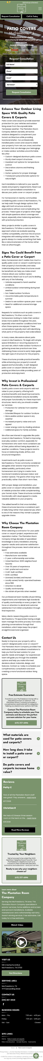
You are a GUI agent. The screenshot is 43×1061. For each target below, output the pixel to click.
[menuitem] (4, 1038)
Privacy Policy (4, 1052)
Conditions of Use (33, 1052)
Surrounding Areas (12, 988)
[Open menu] (40, 8)
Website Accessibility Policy (28, 1053)
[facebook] (3, 1004)
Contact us (15, 666)
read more (31, 797)
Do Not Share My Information (18, 1052)
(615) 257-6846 (8, 1000)
